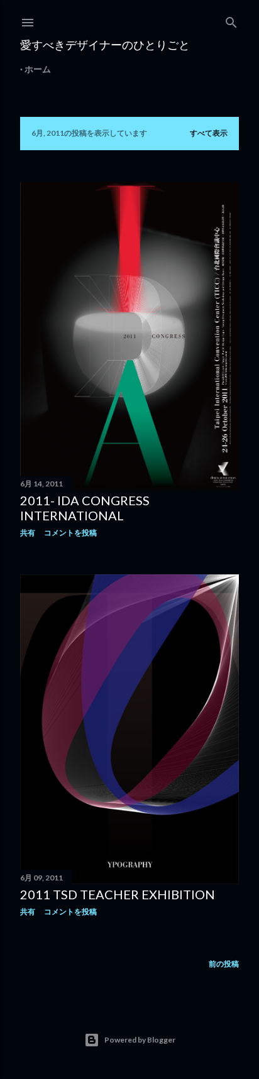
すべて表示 (209, 133)
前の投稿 (224, 963)
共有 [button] (27, 532)
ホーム (38, 68)
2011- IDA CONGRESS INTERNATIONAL (85, 508)
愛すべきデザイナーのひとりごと (105, 45)
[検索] (231, 20)
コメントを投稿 (70, 532)
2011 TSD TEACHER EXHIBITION (117, 894)
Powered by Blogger (139, 1039)
